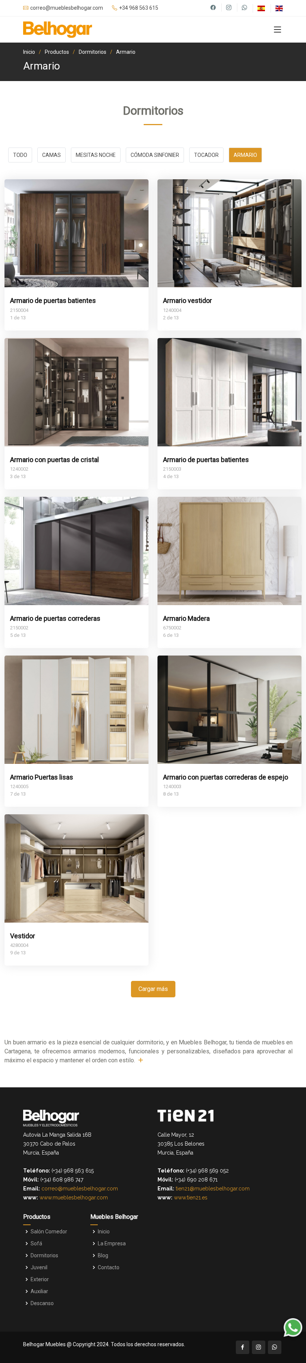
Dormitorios (92, 52)
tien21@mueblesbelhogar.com (213, 1189)
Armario (125, 52)
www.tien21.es (190, 1198)
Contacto (108, 1267)
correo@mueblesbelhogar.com (79, 1189)
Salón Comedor (49, 1231)
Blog (103, 1255)
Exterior (40, 1279)
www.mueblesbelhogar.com (74, 1198)
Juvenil (39, 1267)
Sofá (36, 1243)
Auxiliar (39, 1291)
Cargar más (153, 988)
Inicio (29, 52)
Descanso (42, 1303)
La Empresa (112, 1243)
